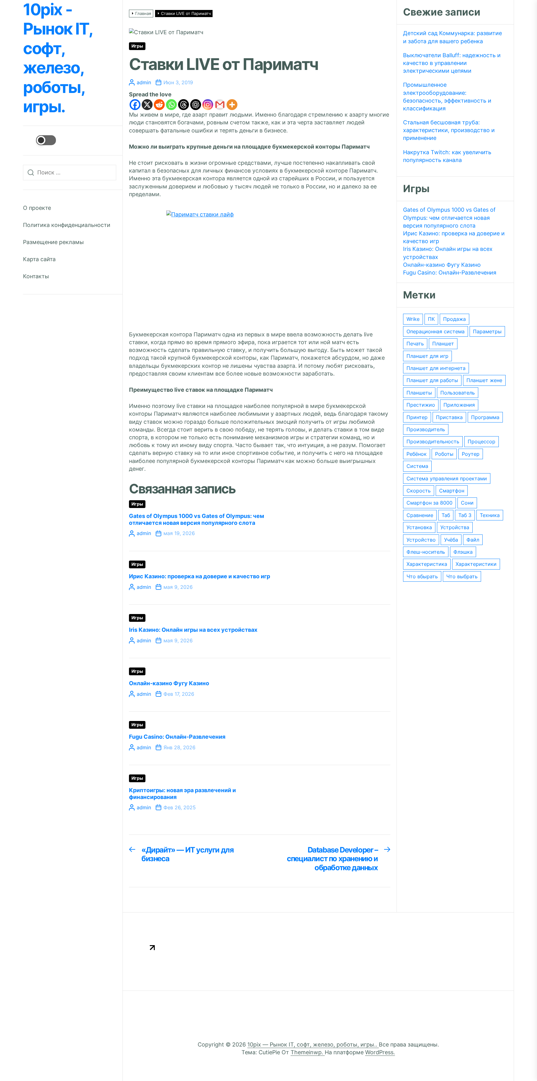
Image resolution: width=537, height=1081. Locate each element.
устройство (421, 540)
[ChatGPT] (195, 104)
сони (467, 503)
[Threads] (183, 104)
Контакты (36, 276)
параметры (487, 331)
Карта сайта (39, 259)
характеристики (476, 564)
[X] (147, 104)
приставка (449, 417)
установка (419, 527)
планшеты (419, 393)
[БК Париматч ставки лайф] (259, 264)
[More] (232, 104)
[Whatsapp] (171, 104)
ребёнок (416, 454)
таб (446, 515)
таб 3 (464, 515)
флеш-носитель (425, 552)
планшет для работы (432, 380)
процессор (481, 441)
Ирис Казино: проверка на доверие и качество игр (199, 576)
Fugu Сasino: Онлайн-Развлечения (177, 736)
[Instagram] (207, 104)
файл (472, 540)
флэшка (463, 552)
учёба (451, 540)
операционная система (435, 331)
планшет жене (484, 380)
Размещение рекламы (53, 242)
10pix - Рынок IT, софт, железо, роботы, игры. (57, 58)
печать (415, 343)
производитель (425, 429)
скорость (418, 490)
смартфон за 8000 (429, 503)
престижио (420, 405)
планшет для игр (427, 356)
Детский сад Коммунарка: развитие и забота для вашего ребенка (452, 37)
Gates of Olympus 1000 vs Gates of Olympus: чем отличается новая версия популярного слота (196, 519)
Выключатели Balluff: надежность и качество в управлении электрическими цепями (452, 63)
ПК (431, 319)
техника (490, 515)
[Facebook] (135, 104)
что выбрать (462, 576)
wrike (413, 319)
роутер (471, 454)
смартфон (451, 490)
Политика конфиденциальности (66, 225)
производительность (432, 441)
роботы (444, 454)
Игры (137, 46)
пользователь (457, 393)
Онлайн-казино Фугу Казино (169, 683)
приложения (459, 405)
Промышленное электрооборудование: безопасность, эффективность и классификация (447, 96)
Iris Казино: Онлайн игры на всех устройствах (193, 629)
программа (485, 417)
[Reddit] (159, 104)
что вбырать (422, 576)
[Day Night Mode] (39, 140)
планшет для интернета (436, 368)
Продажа (454, 319)
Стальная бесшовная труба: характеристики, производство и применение (449, 130)
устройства (454, 527)
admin (144, 82)
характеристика (426, 564)
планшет (443, 343)
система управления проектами (446, 478)
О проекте (37, 208)
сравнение (419, 515)
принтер (417, 417)
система (417, 466)
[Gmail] (219, 104)
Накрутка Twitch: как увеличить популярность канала (447, 156)
